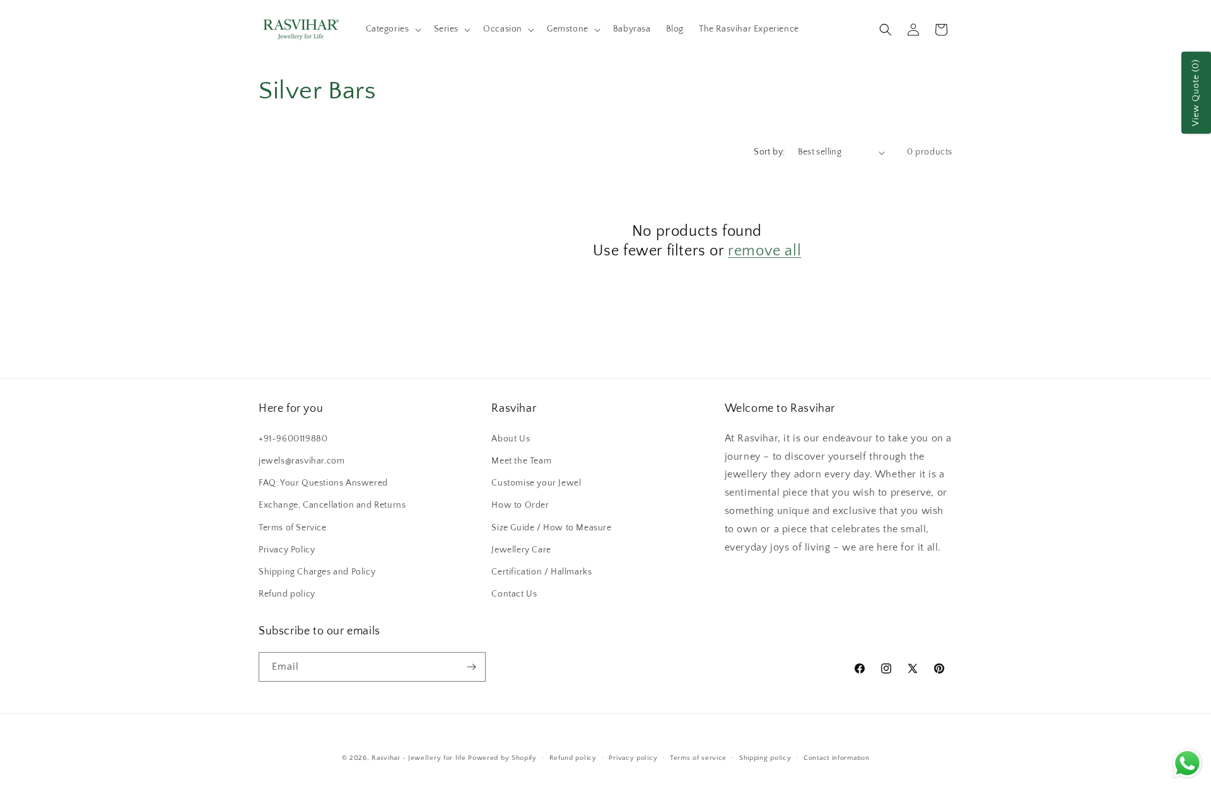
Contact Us (514, 594)
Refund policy (287, 594)
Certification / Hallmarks (541, 572)
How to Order (520, 505)
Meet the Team (521, 461)
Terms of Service (293, 528)
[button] (392, 29)
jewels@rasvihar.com (301, 461)
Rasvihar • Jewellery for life (418, 758)
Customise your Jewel (536, 483)
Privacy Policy (287, 550)
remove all (764, 251)
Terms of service (698, 758)
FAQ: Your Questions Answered (323, 483)
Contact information (836, 758)
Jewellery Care (521, 550)
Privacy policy (633, 758)
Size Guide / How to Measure (551, 528)
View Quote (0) (1196, 92)
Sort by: (769, 152)
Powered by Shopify (502, 758)
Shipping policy (765, 758)
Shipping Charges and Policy (317, 572)
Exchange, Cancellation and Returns (332, 505)
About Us (510, 439)
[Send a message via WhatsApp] (1187, 763)
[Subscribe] (471, 667)
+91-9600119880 (293, 439)
